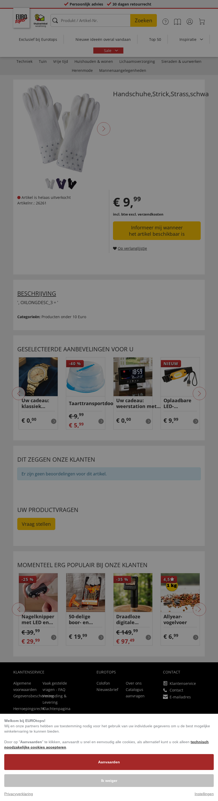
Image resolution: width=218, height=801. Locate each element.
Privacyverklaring (18, 794)
